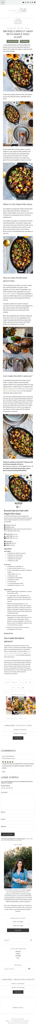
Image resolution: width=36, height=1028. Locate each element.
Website (3, 826)
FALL (18, 958)
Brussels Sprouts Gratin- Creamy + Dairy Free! (16, 705)
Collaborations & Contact (20, 1021)
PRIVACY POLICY (18, 1007)
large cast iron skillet (9, 294)
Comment (4, 792)
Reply (3, 771)
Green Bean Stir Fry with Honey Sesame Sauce (22, 705)
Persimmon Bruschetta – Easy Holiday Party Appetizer (30, 705)
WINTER (18, 951)
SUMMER (18, 956)
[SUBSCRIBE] (23, 2)
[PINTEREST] (28, 2)
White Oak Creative (21, 1023)
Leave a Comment (11, 682)
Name (3, 812)
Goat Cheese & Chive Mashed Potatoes (17, 389)
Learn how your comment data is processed (17, 839)
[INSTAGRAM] (25, 2)
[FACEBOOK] (30, 2)
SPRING (18, 954)
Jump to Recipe (13, 41)
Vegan (18, 19)
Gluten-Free (18, 22)
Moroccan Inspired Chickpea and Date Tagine (11, 705)
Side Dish (20, 28)
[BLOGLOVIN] (35, 2)
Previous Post (12, 718)
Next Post (22, 718)
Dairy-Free (18, 23)
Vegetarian (18, 20)
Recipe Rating (5, 785)
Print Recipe (24, 41)
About (8, 1021)
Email (3, 819)
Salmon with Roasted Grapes (12, 391)
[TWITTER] (32, 2)
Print (19, 507)
